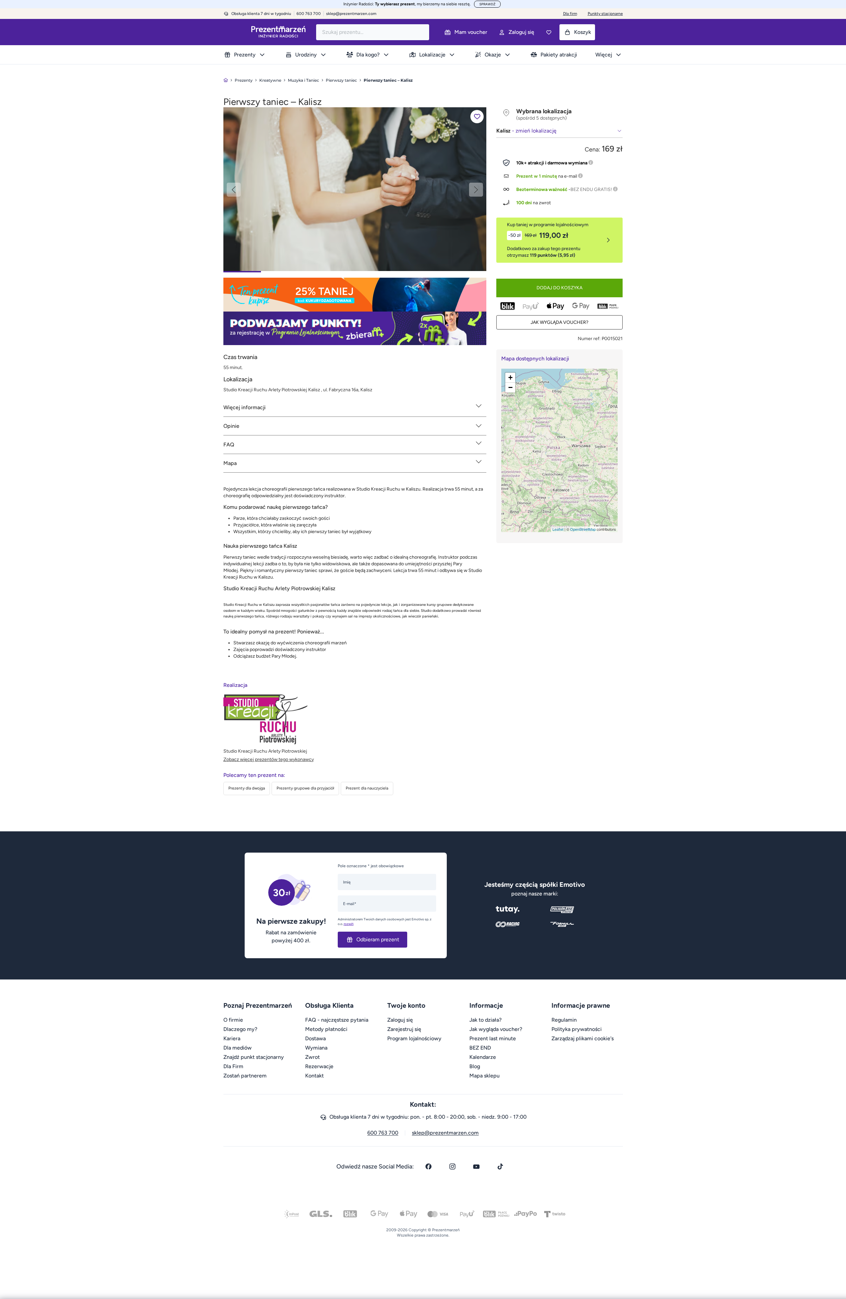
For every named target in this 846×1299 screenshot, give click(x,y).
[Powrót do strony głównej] (225, 80)
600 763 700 (382, 1133)
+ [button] (510, 377)
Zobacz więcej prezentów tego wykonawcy (268, 759)
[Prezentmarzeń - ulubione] (549, 32)
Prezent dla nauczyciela (367, 788)
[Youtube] (476, 1166)
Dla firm (570, 13)
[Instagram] (452, 1166)
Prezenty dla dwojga (246, 788)
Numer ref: (589, 338)
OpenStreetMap (583, 529)
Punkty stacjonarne (605, 13)
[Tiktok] (500, 1166)
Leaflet (557, 529)
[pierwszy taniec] (354, 189)
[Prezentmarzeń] (278, 32)
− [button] (510, 387)
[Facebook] (428, 1166)
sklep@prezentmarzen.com (351, 13)
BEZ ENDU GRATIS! (591, 189)
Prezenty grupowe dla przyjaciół (305, 788)
